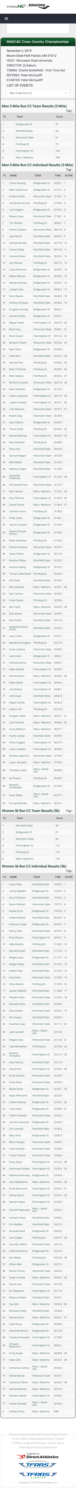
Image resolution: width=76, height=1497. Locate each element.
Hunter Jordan (17, 735)
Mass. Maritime (24, 157)
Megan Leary (16, 957)
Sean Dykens (16, 422)
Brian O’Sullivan (17, 369)
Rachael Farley (17, 1004)
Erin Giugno (15, 1017)
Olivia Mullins (16, 984)
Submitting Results (41, 1438)
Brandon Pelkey (17, 560)
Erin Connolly (16, 1128)
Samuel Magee (17, 455)
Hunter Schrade (17, 1403)
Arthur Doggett (17, 742)
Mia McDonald (17, 950)
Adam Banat (16, 682)
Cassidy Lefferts (18, 1244)
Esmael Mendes (18, 803)
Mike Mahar (15, 462)
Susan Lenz (15, 1284)
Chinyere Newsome (15, 1345)
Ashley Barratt (17, 1375)
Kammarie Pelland (19, 1168)
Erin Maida (15, 1257)
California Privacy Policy (42, 1434)
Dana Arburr (15, 1162)
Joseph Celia (16, 289)
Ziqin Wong (15, 1324)
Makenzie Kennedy (19, 1175)
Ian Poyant (15, 778)
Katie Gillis (15, 1359)
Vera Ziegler (15, 1237)
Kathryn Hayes (17, 1201)
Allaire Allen (15, 1264)
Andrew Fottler (17, 196)
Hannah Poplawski (19, 1209)
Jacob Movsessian (19, 203)
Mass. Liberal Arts (41, 770)
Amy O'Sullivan (17, 897)
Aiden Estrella (16, 669)
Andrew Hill (15, 709)
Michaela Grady (17, 1310)
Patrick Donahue (18, 547)
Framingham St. (25, 150)
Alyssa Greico (16, 1317)
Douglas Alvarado (18, 309)
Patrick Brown (16, 676)
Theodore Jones (18, 770)
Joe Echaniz (15, 689)
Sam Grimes (16, 593)
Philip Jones (16, 518)
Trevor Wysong (17, 183)
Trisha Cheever (17, 1155)
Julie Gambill (16, 1032)
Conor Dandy (16, 600)
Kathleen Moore (18, 1395)
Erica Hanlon (16, 1010)
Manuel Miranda (18, 435)
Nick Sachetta (17, 442)
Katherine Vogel (18, 924)
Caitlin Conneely (18, 1115)
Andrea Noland (17, 917)
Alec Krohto (15, 620)
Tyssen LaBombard (20, 573)
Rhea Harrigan (17, 1142)
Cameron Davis (17, 511)
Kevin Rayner (16, 296)
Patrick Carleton (18, 229)
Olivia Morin (15, 1082)
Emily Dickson (17, 1075)
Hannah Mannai (18, 1389)
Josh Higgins (16, 209)
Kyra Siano (15, 977)
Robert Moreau (17, 276)
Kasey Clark (15, 930)
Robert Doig (15, 415)
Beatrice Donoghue (14, 1054)
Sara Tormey (16, 1062)
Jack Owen (15, 656)
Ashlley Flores (17, 1411)
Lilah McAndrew (18, 1046)
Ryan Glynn (15, 349)
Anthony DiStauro (18, 302)
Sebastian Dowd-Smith (18, 628)
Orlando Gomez (17, 662)
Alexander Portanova (14, 477)
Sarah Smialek (17, 1277)
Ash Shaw (14, 580)
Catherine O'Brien (18, 1382)
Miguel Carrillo (17, 702)
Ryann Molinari (17, 904)
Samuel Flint (16, 362)
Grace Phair (15, 884)
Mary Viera (15, 1135)
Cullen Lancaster (18, 395)
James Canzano (18, 524)
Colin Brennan (16, 409)
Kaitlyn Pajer (16, 970)
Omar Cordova (17, 649)
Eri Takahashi (16, 1290)
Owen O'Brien (16, 553)
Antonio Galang (17, 567)
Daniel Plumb (16, 504)
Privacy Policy (17, 1434)
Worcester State (25, 137)
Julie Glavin (15, 1108)
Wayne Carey (16, 216)
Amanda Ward (17, 1231)
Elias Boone (15, 613)
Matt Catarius (16, 375)
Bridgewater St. (24, 124)
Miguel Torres (16, 322)
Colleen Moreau (17, 1102)
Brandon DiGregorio (20, 642)
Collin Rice (15, 355)
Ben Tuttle (14, 606)
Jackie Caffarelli (18, 990)
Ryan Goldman (17, 389)
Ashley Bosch (16, 1195)
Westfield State (24, 130)
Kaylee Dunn (16, 911)
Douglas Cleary (17, 715)
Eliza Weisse (16, 937)
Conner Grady (16, 249)
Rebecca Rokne (17, 1297)
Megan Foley (16, 1039)
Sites (24, 1438)
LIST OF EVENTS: (20, 85)
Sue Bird (13, 1304)
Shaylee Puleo (17, 997)
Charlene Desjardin (19, 1337)
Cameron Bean (17, 256)
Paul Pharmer (16, 498)
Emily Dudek (16, 1353)
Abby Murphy (16, 944)
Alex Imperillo (16, 587)
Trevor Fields (16, 429)
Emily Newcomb (18, 1188)
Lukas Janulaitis (18, 762)
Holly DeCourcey (18, 1250)
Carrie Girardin (17, 1148)
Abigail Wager (16, 964)
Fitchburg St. (23, 144)
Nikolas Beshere (18, 282)
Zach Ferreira (16, 722)
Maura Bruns (16, 1088)
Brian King (14, 329)
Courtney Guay (17, 1024)
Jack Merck (15, 236)
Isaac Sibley (15, 795)
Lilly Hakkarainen (18, 1181)
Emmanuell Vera (18, 484)
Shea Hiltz (14, 449)
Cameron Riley (17, 316)
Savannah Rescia (18, 1330)
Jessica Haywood (19, 1122)
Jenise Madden (17, 891)
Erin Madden (16, 1224)
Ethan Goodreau (18, 540)
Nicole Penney (17, 1270)
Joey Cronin (15, 636)
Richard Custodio (18, 382)
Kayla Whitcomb (18, 1095)
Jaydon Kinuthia (18, 402)
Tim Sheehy (15, 223)
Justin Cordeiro (17, 749)
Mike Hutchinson (18, 189)
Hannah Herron (17, 1217)
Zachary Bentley (18, 242)
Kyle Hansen (16, 491)
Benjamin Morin (18, 342)
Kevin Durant (16, 336)
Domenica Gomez (19, 1367)
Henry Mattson (17, 729)
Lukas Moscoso (18, 269)
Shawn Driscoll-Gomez (18, 532)
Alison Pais (15, 1068)
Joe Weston (15, 262)
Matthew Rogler (18, 468)
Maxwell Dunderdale (15, 786)
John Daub (15, 695)
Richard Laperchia (19, 755)
